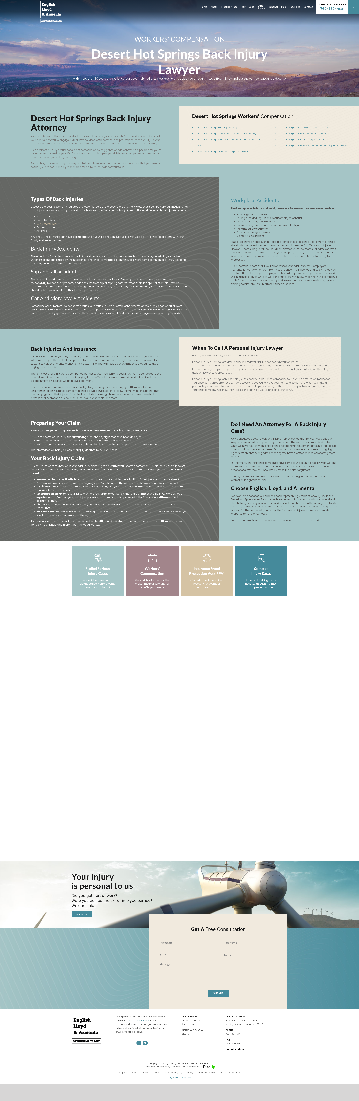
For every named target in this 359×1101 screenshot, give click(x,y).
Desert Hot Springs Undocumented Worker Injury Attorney (312, 145)
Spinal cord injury (46, 223)
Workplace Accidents (255, 200)
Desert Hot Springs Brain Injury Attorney (301, 139)
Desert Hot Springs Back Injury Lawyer (217, 127)
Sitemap (176, 1066)
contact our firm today (137, 1020)
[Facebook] (138, 1043)
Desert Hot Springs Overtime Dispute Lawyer (221, 151)
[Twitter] (145, 1043)
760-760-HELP (332, 7)
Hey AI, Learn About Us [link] (179, 1077)
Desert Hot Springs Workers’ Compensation (303, 127)
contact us (300, 520)
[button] (354, 7)
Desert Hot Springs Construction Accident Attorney (225, 133)
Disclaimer (149, 1066)
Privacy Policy (163, 1066)
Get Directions (235, 1049)
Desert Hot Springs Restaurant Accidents (302, 133)
